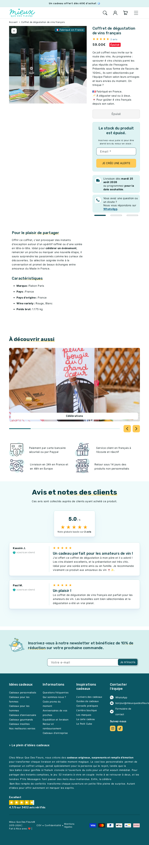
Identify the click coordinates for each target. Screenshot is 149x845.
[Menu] (136, 13)
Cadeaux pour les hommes (19, 708)
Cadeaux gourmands (21, 719)
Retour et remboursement (52, 726)
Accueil (13, 22)
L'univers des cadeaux (89, 696)
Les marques (83, 714)
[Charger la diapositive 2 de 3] (116, 215)
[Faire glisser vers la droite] (136, 428)
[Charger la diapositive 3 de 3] (132, 215)
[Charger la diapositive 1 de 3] (100, 215)
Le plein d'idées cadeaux (30, 745)
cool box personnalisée (108, 761)
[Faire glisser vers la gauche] (127, 428)
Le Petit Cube (84, 723)
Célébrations (74, 416)
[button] (105, 13)
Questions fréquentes (56, 692)
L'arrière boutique (86, 710)
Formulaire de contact (123, 711)
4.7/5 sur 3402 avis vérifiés (27, 807)
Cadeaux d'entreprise (55, 732)
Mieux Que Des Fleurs (21, 822)
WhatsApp (121, 697)
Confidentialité (53, 825)
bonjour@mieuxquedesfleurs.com (126, 703)
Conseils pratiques (87, 705)
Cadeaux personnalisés (22, 692)
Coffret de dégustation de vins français (43, 22)
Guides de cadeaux (87, 701)
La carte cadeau (85, 719)
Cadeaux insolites (19, 723)
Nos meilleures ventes (22, 728)
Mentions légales (69, 825)
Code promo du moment (52, 703)
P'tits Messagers (30, 779)
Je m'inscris (127, 662)
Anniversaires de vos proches (55, 712)
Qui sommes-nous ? (54, 697)
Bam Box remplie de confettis (28, 783)
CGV (39, 825)
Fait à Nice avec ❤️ (20, 828)
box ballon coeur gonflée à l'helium (31, 770)
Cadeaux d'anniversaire (22, 715)
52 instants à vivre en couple (77, 774)
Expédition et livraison (56, 719)
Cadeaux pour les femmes (19, 699)
